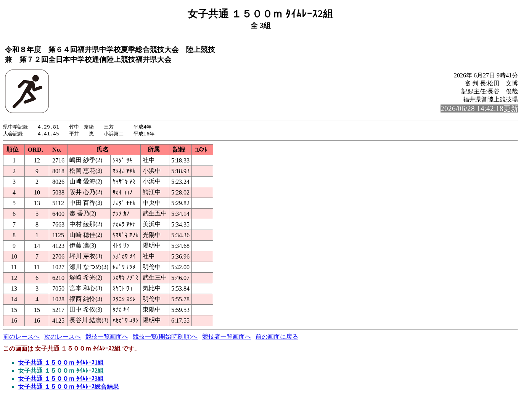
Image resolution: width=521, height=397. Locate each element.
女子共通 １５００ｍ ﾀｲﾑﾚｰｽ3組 (61, 378)
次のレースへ (62, 336)
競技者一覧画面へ (226, 336)
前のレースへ (21, 336)
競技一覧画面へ (106, 336)
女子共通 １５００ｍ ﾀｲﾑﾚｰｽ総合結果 (68, 386)
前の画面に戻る (277, 336)
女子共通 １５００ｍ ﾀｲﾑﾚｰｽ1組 (61, 362)
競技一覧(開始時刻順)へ (165, 336)
